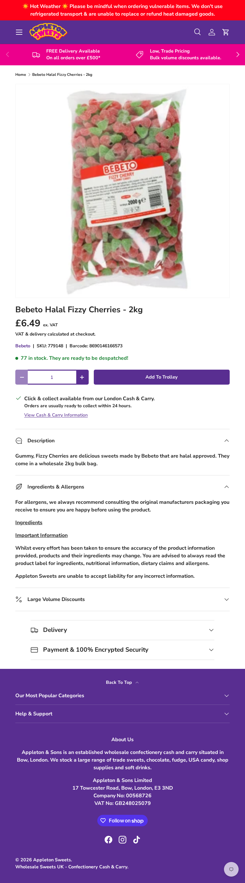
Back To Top (119, 682)
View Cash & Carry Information (56, 415)
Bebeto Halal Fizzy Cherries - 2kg (62, 74)
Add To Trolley (161, 377)
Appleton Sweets (52, 860)
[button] (226, 32)
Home (20, 74)
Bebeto (22, 346)
